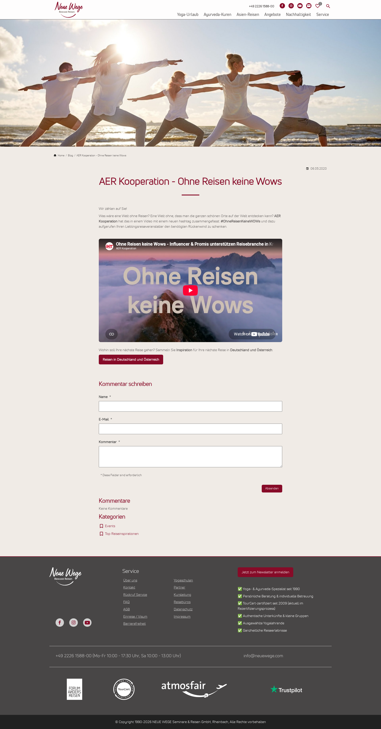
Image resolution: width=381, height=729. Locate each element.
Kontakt (129, 587)
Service (322, 15)
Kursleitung (182, 594)
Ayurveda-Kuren (217, 15)
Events (110, 526)
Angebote (272, 15)
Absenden (272, 488)
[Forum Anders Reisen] (74, 689)
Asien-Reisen (248, 15)
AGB (126, 609)
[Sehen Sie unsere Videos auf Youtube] (300, 5)
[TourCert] (123, 689)
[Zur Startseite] (69, 9)
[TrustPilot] (285, 689)
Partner (179, 587)
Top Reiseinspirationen (122, 534)
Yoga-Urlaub (187, 15)
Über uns (130, 580)
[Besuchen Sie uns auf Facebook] (282, 5)
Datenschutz (183, 609)
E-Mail (104, 419)
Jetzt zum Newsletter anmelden (265, 572)
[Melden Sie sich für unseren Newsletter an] (308, 5)
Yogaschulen (183, 580)
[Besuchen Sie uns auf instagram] (73, 622)
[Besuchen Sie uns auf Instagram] (291, 5)
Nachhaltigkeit (298, 15)
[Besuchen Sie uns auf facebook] (60, 622)
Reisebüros (182, 602)
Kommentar (108, 442)
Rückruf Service (135, 594)
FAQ (126, 602)
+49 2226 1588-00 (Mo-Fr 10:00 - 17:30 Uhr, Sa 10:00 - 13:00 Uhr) (118, 656)
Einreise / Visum (135, 616)
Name (103, 397)
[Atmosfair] (194, 689)
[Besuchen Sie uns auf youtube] (87, 622)
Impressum (182, 616)
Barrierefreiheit (134, 623)
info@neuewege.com (263, 656)
